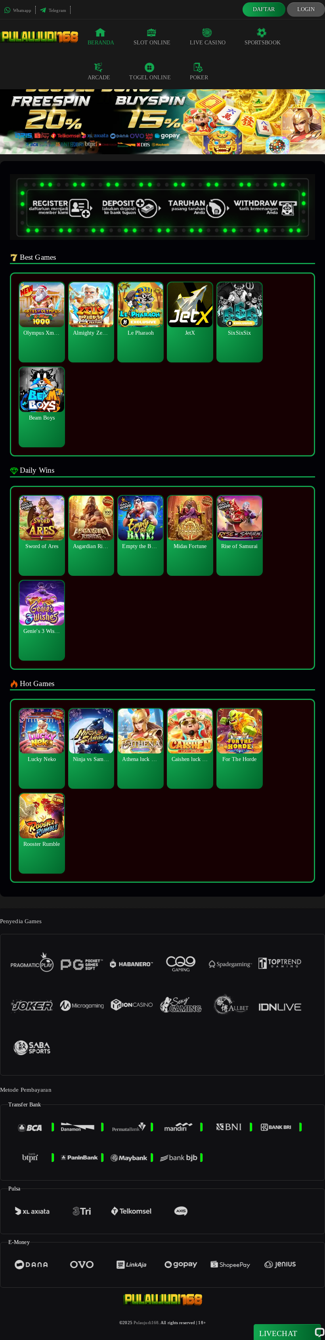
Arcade (99, 78)
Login (306, 9)
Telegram (57, 10)
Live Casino (208, 43)
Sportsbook (263, 43)
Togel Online (149, 78)
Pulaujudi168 (146, 1322)
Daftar (264, 9)
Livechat (278, 1333)
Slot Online (152, 43)
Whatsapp (21, 10)
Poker (199, 78)
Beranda (101, 43)
